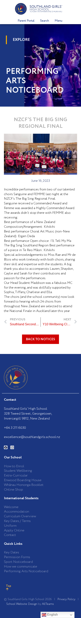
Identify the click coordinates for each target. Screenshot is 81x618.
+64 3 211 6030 (15, 427)
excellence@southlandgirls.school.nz (32, 437)
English (52, 614)
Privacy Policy (66, 599)
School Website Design (22, 604)
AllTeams (48, 604)
